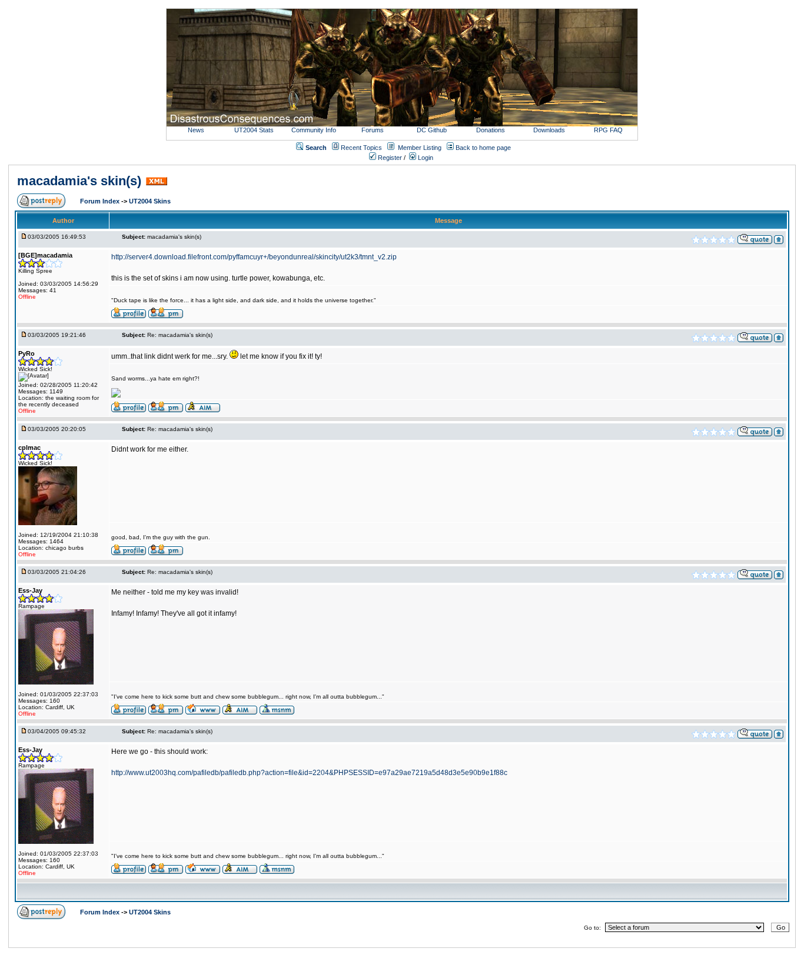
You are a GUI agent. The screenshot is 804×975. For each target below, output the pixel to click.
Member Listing (419, 147)
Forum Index (100, 201)
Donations (490, 129)
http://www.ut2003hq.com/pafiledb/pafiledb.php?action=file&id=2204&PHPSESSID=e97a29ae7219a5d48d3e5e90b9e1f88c (309, 773)
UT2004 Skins (150, 201)
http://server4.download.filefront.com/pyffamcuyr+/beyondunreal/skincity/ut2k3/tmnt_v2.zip (254, 257)
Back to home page (483, 147)
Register (389, 157)
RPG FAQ (608, 129)
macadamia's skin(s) (79, 180)
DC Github (432, 129)
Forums (372, 129)
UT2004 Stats (254, 129)
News (196, 129)
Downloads (549, 129)
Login (424, 157)
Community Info (313, 129)
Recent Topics (361, 147)
